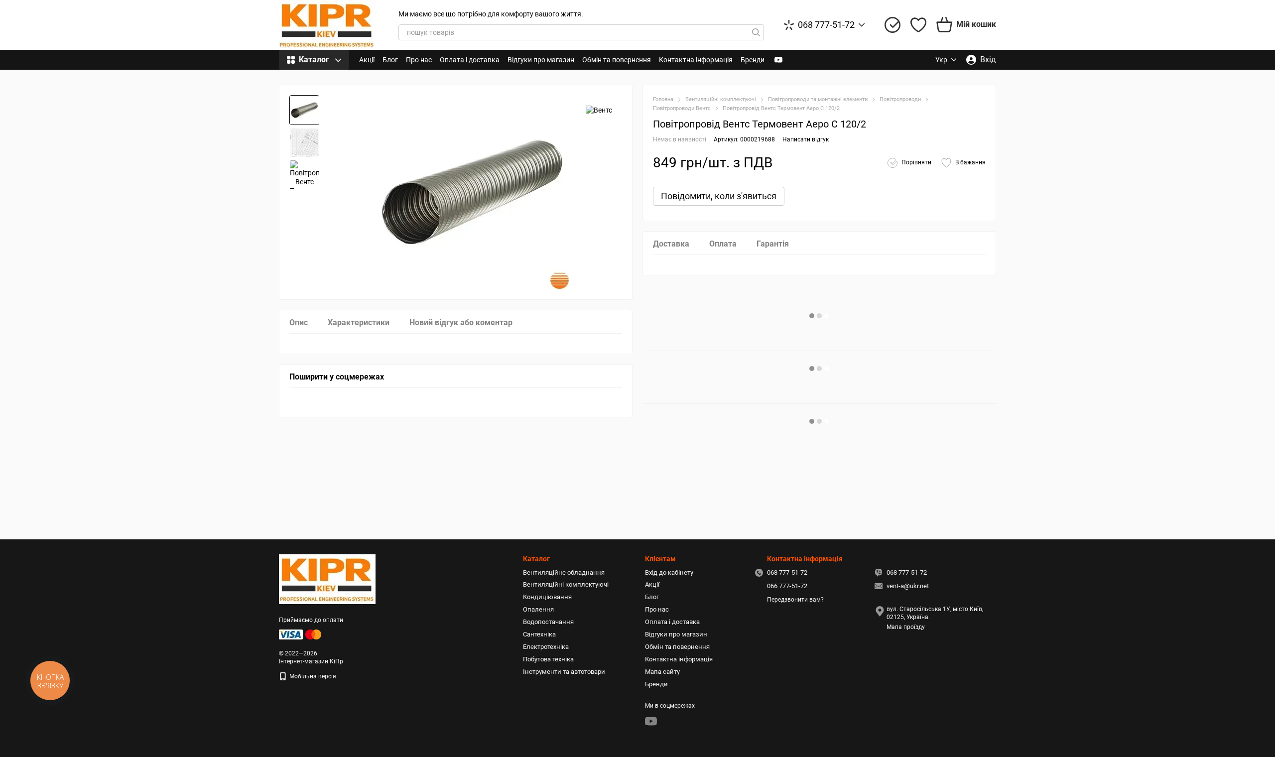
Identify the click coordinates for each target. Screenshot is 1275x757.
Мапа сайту (662, 671)
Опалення (538, 609)
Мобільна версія (312, 676)
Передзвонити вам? (795, 599)
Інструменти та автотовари (564, 671)
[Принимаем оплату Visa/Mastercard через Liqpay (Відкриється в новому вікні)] (301, 634)
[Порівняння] (892, 25)
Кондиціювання (547, 597)
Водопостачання (548, 622)
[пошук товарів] (756, 32)
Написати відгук (805, 139)
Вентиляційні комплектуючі (566, 584)
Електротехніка (546, 646)
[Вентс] (599, 110)
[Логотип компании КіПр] (327, 578)
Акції (367, 60)
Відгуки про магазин (541, 60)
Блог (390, 60)
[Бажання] (918, 25)
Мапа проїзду (906, 627)
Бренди (753, 60)
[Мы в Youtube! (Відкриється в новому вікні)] (778, 60)
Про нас (419, 60)
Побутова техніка (548, 659)
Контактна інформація (696, 60)
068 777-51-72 (826, 24)
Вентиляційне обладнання (564, 572)
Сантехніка (539, 634)
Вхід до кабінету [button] (669, 572)
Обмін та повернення (616, 60)
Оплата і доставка (470, 60)
